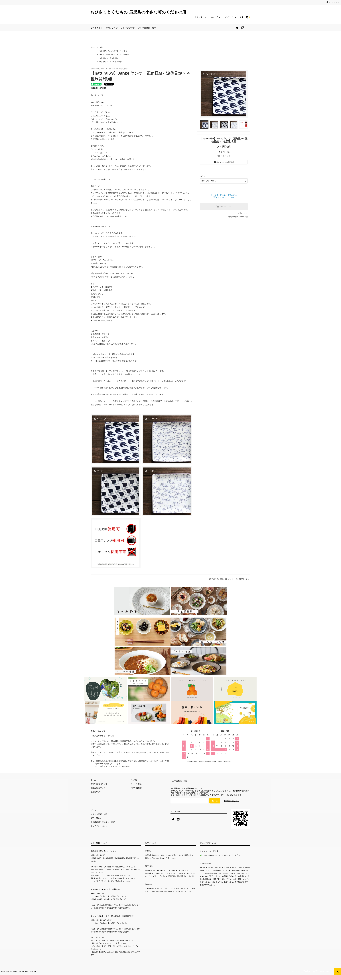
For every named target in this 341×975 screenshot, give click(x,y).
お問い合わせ (112, 28)
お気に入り (225, 156)
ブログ (93, 810)
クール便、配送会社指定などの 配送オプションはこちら (224, 196)
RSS (92, 818)
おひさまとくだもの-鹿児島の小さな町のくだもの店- (139, 12)
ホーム (93, 47)
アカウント (332, 2)
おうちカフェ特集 (116, 62)
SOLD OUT (225, 207)
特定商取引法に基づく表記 (238, 217)
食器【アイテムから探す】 (109, 51)
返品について (243, 213)
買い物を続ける (241, 579)
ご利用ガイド (97, 28)
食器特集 (102, 58)
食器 (101, 47)
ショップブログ (128, 28)
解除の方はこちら (231, 800)
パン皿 (125, 51)
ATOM (98, 818)
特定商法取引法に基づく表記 (103, 822)
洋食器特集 (114, 58)
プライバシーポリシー (100, 826)
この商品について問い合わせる (219, 579)
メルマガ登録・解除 (147, 28)
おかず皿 (126, 54)
